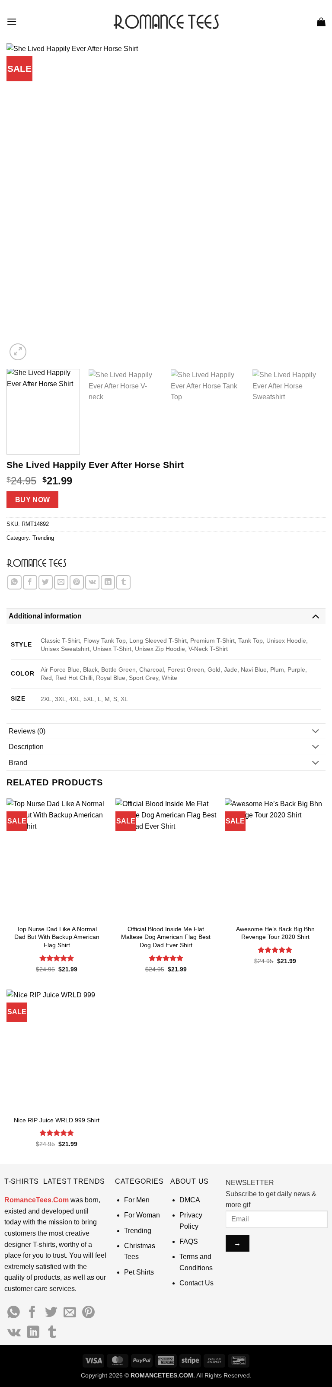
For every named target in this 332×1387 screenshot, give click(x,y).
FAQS (188, 1241)
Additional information (45, 616)
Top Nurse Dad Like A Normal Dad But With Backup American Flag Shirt (56, 937)
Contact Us (196, 1283)
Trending (43, 538)
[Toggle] (315, 616)
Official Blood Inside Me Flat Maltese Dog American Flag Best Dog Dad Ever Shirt (166, 937)
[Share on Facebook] (30, 582)
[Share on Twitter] (45, 582)
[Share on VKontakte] (92, 582)
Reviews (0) (27, 731)
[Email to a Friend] (61, 582)
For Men (137, 1200)
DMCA (189, 1200)
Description (26, 746)
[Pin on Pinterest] (77, 582)
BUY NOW (32, 499)
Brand (18, 762)
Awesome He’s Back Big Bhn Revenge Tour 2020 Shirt (275, 933)
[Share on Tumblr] (123, 582)
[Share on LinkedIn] (108, 582)
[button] (11, 21)
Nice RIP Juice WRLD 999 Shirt (56, 1120)
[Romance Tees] (36, 562)
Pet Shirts (139, 1272)
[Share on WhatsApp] (14, 582)
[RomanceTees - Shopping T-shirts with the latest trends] (166, 21)
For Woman (142, 1215)
